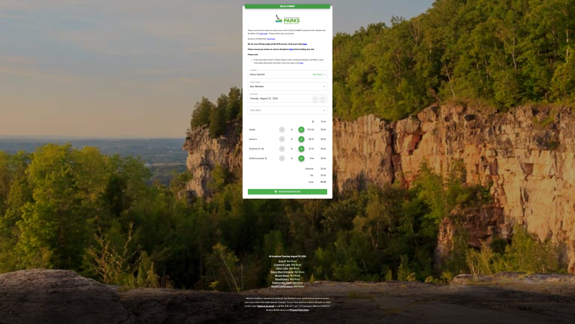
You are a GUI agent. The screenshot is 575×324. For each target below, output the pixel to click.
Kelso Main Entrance (282, 272)
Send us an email (265, 306)
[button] (287, 74)
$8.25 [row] (311, 139)
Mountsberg (282, 279)
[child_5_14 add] (301, 149)
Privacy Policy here (299, 310)
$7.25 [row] (311, 149)
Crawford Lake (282, 264)
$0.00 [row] (323, 129)
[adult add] (301, 130)
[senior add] (301, 139)
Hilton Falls (282, 268)
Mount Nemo (282, 275)
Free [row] (312, 158)
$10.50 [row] (311, 129)
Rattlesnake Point (282, 282)
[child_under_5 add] (301, 158)
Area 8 (282, 261)
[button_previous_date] (315, 98)
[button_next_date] (323, 98)
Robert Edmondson (282, 286)
